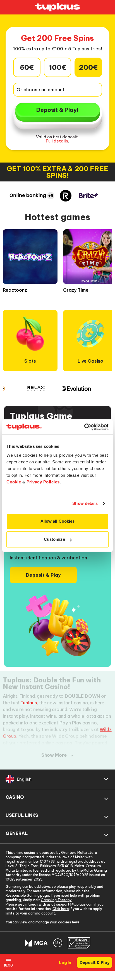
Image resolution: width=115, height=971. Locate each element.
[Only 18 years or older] (57, 942)
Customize (54, 539)
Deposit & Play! (57, 109)
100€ (57, 67)
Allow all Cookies (57, 521)
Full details (57, 141)
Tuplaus (28, 702)
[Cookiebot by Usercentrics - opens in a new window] (84, 427)
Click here (60, 909)
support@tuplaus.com (75, 904)
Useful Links (22, 815)
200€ (88, 67)
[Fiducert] (79, 942)
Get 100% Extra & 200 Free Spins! (57, 172)
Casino (15, 797)
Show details (85, 503)
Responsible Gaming (22, 895)
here (76, 922)
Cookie (13, 482)
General (17, 833)
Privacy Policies (43, 482)
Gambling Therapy (56, 900)
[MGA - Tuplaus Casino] (36, 943)
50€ (27, 67)
